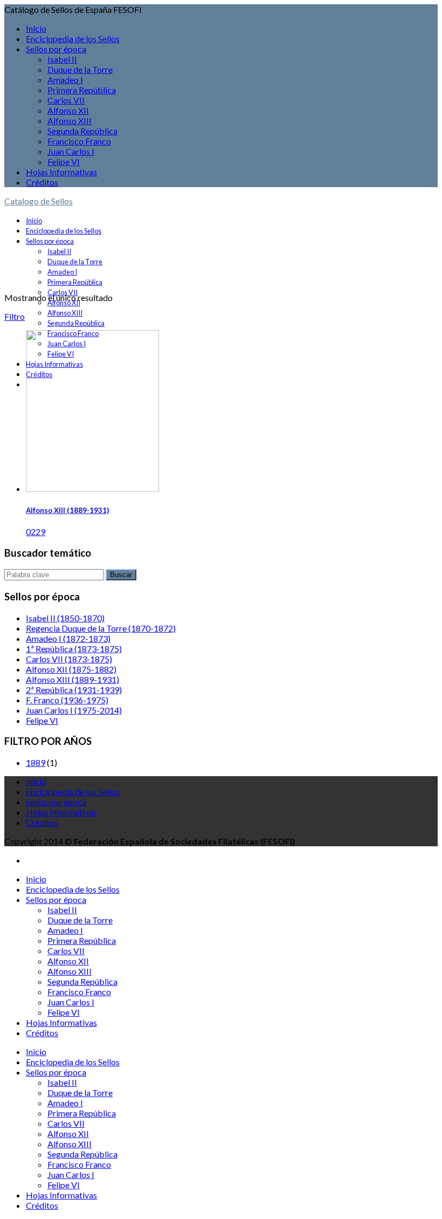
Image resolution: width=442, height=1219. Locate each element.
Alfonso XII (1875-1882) (71, 669)
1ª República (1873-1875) (74, 648)
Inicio (36, 28)
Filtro (14, 316)
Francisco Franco (79, 141)
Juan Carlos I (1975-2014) (74, 710)
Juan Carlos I (70, 151)
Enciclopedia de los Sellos (73, 38)
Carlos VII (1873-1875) (69, 659)
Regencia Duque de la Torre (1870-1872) (101, 628)
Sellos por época (56, 49)
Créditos (42, 182)
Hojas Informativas (61, 172)
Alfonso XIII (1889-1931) (67, 510)
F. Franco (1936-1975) (67, 700)
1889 (35, 762)
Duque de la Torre (80, 69)
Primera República (81, 90)
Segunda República (82, 131)
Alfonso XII (68, 110)
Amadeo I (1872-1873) (68, 638)
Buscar (121, 575)
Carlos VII (66, 100)
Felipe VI (63, 161)
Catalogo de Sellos (38, 201)
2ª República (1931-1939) (74, 689)
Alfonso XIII (69, 120)
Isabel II (62, 59)
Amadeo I (65, 79)
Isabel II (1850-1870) (65, 618)
